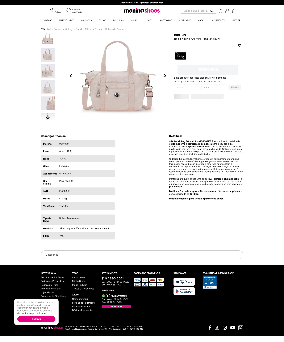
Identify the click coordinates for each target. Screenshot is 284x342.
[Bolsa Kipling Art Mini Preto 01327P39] (216, 109)
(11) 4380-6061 (113, 300)
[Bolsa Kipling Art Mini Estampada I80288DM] (199, 109)
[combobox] (198, 11)
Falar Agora (116, 328)
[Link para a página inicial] (48, 29)
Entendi (36, 318)
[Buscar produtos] (212, 10)
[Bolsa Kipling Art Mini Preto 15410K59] (233, 109)
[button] (56, 11)
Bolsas (68, 29)
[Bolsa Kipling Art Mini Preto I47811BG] (199, 126)
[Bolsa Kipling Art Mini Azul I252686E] (182, 109)
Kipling (58, 29)
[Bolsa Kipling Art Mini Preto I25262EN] (182, 126)
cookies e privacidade (33, 313)
